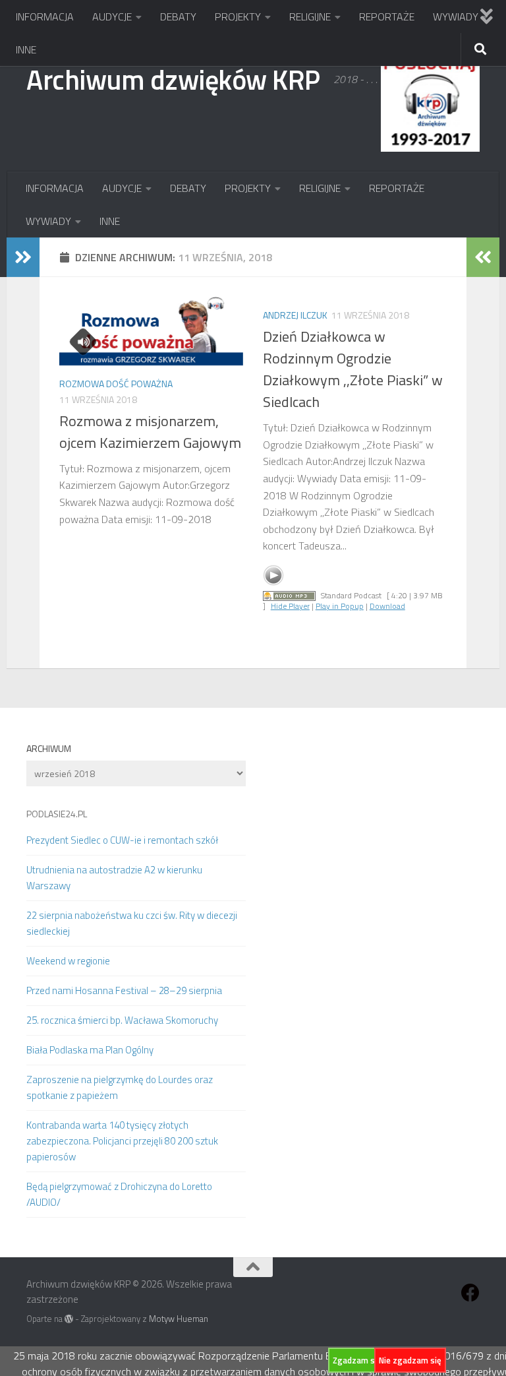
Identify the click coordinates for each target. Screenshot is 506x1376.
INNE (26, 49)
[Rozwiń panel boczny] (23, 257)
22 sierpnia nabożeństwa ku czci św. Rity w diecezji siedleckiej (131, 923)
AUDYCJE (112, 16)
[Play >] (273, 575)
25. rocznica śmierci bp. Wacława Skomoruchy (122, 1020)
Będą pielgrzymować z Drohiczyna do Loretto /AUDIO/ (119, 1194)
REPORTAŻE (386, 16)
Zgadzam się (357, 1360)
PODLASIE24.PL (56, 814)
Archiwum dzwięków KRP (173, 79)
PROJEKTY (238, 16)
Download (387, 606)
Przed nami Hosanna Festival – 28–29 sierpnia (124, 990)
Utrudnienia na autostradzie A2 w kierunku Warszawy (114, 877)
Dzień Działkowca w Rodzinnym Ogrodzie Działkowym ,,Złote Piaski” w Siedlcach (353, 369)
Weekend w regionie (68, 960)
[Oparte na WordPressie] (69, 1319)
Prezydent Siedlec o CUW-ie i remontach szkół (122, 840)
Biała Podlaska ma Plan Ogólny (90, 1049)
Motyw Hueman (178, 1318)
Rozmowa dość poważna (116, 384)
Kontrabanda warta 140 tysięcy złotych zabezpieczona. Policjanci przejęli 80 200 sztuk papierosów (122, 1140)
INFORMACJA (45, 16)
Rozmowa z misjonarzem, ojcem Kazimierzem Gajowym (150, 432)
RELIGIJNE (310, 16)
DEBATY (178, 16)
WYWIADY (455, 16)
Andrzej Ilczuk (295, 315)
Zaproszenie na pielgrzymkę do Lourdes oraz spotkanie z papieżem (119, 1087)
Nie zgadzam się (410, 1360)
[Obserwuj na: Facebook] (470, 1293)
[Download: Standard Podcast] (289, 595)
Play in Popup (340, 606)
